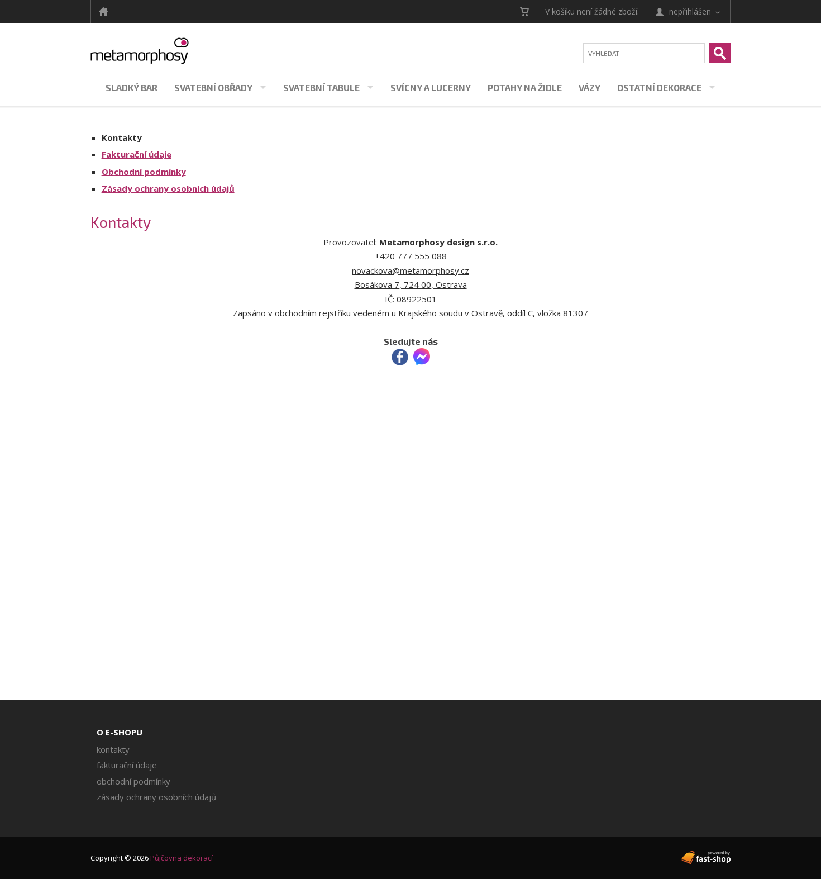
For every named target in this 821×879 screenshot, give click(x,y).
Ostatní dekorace (659, 87)
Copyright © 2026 (151, 858)
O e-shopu (119, 732)
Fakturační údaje (136, 154)
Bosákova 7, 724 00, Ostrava (411, 284)
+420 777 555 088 (411, 256)
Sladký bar (131, 87)
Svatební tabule (321, 87)
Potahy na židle (525, 87)
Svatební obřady (213, 87)
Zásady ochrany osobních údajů (168, 188)
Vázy (589, 87)
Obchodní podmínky (144, 171)
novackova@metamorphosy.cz (410, 270)
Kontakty (122, 137)
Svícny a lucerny (430, 87)
